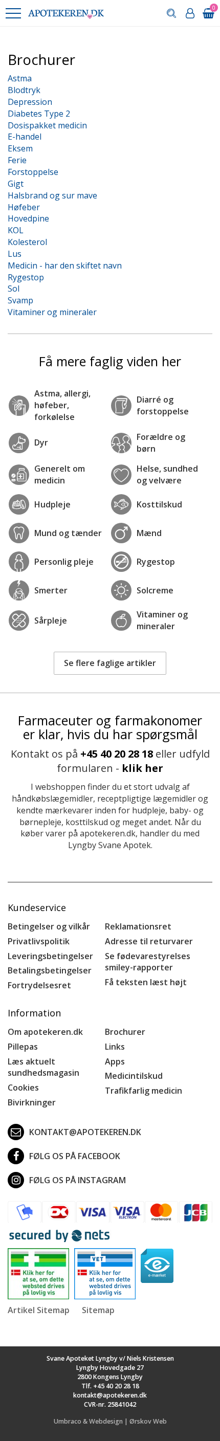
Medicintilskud (134, 1075)
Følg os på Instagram (77, 1180)
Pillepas (23, 1046)
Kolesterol (27, 242)
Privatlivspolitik (39, 941)
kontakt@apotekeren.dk (85, 1132)
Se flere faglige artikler (110, 663)
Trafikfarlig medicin (143, 1090)
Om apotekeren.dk (45, 1031)
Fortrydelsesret (39, 985)
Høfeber (24, 207)
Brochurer (125, 1031)
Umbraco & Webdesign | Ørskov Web (110, 1421)
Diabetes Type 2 (39, 113)
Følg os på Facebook (74, 1156)
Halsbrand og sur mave (52, 195)
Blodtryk (24, 90)
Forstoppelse (33, 172)
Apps (115, 1061)
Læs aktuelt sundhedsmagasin (43, 1067)
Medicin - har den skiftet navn (65, 265)
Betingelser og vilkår (49, 926)
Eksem (20, 148)
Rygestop (26, 277)
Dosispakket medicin (47, 125)
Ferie (17, 160)
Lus (14, 253)
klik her (142, 768)
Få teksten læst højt (146, 982)
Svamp (20, 300)
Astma (20, 78)
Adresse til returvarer (149, 941)
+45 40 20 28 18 (116, 754)
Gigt (16, 183)
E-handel (24, 136)
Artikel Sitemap (39, 1310)
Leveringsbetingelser (50, 956)
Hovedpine (28, 218)
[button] (13, 13)
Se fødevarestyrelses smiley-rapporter (147, 961)
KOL (16, 230)
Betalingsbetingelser (50, 970)
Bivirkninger (32, 1102)
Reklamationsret (138, 926)
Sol (13, 288)
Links (115, 1046)
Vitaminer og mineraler (52, 312)
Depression (30, 101)
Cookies (23, 1087)
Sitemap (98, 1310)
